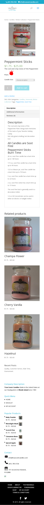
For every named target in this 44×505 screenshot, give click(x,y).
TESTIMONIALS (28, 485)
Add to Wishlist (9, 96)
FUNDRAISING (29, 487)
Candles (12, 20)
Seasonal (29, 99)
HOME (8, 399)
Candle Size (8, 80)
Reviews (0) (11, 116)
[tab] (22, 108)
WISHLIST (9, 403)
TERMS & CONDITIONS (21, 492)
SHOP (14, 490)
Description (11, 108)
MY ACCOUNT (11, 406)
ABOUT (17, 485)
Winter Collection (21, 20)
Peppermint (20, 102)
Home (6, 20)
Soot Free (28, 102)
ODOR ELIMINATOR (14, 487)
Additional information (15, 112)
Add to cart (22, 88)
